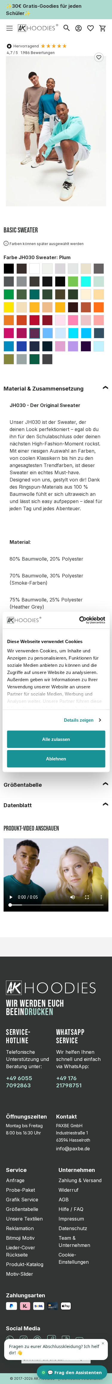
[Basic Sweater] (56, 131)
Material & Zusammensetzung (44, 388)
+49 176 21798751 (69, 1082)
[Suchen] (66, 27)
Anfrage (15, 1180)
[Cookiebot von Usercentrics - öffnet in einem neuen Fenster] (79, 620)
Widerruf (69, 1190)
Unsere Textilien (24, 1219)
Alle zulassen (56, 738)
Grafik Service (22, 1200)
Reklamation (20, 1228)
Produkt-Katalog (24, 1264)
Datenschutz (73, 1228)
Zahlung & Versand (80, 1180)
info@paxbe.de (73, 1149)
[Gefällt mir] (99, 57)
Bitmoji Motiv (20, 1238)
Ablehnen (56, 758)
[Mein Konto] (78, 27)
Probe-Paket (20, 1190)
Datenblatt (18, 805)
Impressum (71, 1219)
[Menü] (9, 27)
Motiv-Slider (19, 1274)
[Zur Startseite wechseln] (38, 28)
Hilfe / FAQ (71, 1209)
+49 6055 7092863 (19, 1082)
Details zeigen (78, 720)
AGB (64, 1200)
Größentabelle (23, 785)
